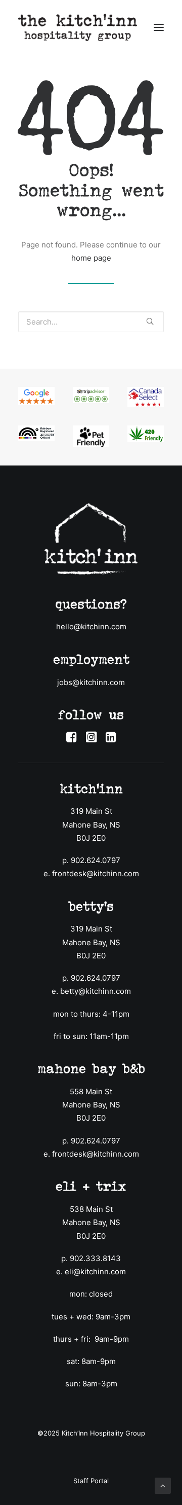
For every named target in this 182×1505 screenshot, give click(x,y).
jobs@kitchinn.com (91, 682)
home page (91, 258)
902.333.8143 (95, 1258)
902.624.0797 (95, 860)
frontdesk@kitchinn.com (95, 873)
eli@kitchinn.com (95, 1271)
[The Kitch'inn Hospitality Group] (77, 27)
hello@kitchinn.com (91, 626)
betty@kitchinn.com (95, 991)
